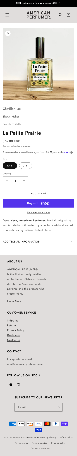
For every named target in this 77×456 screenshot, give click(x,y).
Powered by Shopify (46, 437)
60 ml (9, 165)
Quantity (7, 173)
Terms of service (39, 442)
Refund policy (66, 437)
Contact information (40, 448)
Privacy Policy (15, 330)
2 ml (25, 165)
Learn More (14, 301)
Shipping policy (58, 442)
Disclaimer (13, 335)
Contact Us (13, 340)
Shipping (7, 146)
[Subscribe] (58, 407)
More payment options (38, 212)
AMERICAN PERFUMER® (25, 437)
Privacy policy (21, 442)
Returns (11, 325)
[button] (7, 15)
